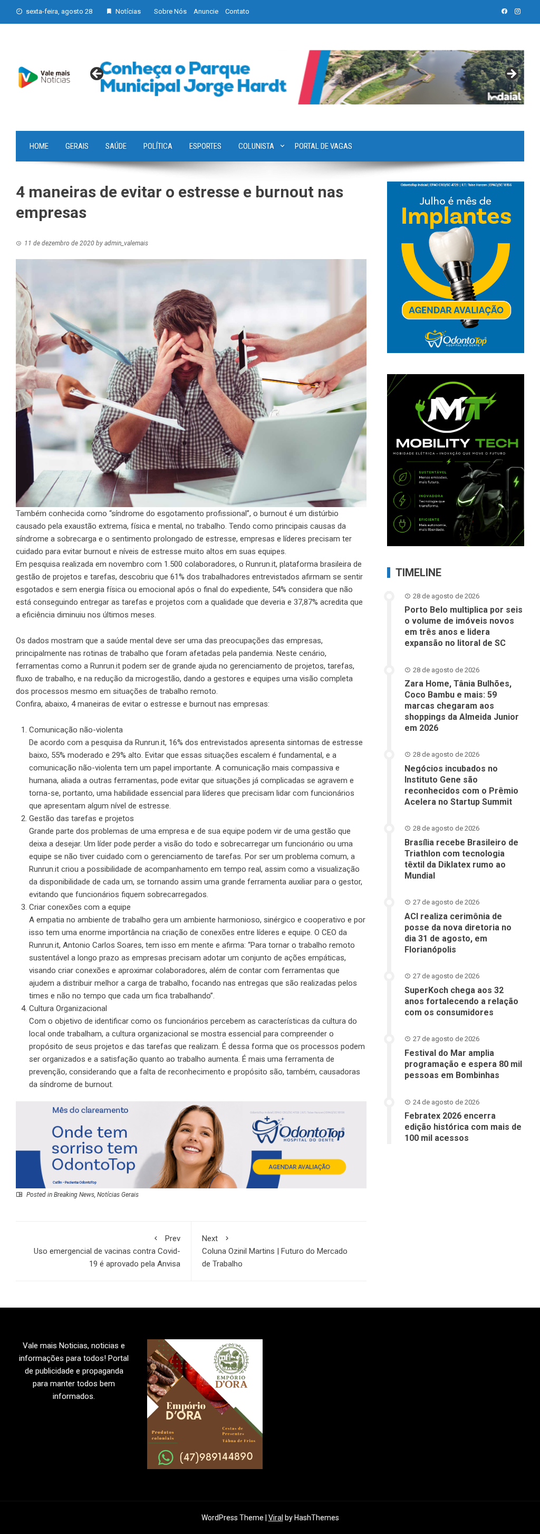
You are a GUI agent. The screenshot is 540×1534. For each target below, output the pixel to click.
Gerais (77, 146)
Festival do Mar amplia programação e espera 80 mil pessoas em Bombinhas (463, 1064)
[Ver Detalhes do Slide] (304, 77)
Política (157, 146)
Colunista (256, 146)
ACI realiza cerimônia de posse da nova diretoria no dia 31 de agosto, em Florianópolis (458, 932)
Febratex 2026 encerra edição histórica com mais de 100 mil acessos (463, 1127)
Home (39, 146)
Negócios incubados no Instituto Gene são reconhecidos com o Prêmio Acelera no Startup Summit (461, 785)
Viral (275, 1517)
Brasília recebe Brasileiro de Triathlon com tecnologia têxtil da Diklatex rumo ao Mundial (461, 858)
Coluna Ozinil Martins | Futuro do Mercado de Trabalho (275, 1251)
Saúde (116, 146)
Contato (237, 11)
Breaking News (74, 1194)
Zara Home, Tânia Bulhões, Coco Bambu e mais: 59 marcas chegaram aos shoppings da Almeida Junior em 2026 (461, 705)
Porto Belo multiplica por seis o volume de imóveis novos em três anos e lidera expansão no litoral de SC (463, 626)
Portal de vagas (323, 146)
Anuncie (206, 11)
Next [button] (511, 74)
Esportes (205, 146)
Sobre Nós (170, 11)
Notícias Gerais (118, 1194)
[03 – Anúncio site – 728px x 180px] (191, 1144)
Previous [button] (97, 74)
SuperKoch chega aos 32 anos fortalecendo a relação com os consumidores (461, 1001)
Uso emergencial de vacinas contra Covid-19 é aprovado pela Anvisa (107, 1251)
